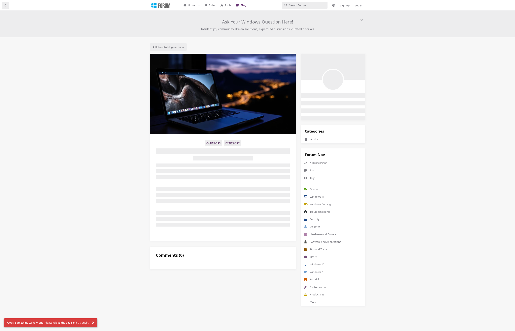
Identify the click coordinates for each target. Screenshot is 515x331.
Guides (314, 139)
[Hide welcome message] (361, 20)
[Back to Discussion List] (5, 5)
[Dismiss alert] (93, 322)
